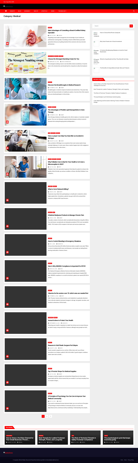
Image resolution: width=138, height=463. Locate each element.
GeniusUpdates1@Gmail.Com (52, 459)
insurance (50, 317)
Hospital (54, 159)
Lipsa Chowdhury (66, 61)
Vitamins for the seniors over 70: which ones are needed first (68, 293)
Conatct (12, 11)
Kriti (60, 166)
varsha (60, 35)
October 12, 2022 (54, 296)
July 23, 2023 (52, 166)
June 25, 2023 (52, 191)
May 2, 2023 (52, 243)
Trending (61, 56)
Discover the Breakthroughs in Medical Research (64, 85)
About (125, 459)
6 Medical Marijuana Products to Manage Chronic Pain (66, 215)
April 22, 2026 (109, 442)
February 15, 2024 (54, 61)
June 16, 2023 (52, 217)
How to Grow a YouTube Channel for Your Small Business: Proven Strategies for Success (19, 439)
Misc (54, 212)
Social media (9, 435)
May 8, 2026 (43, 442)
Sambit (62, 87)
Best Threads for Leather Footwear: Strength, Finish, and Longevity (111, 89)
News (53, 11)
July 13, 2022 (52, 374)
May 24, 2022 (52, 401)
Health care (50, 56)
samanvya (60, 243)
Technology (62, 11)
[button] (133, 11)
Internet (50, 186)
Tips (73, 435)
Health (36, 11)
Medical (50, 27)
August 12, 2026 (11, 442)
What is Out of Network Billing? (58, 189)
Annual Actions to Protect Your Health (60, 320)
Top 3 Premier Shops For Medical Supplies (62, 371)
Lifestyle (44, 11)
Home (122, 459)
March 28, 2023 (53, 268)
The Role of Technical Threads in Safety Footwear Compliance (110, 93)
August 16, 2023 (53, 140)
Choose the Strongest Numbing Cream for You (63, 59)
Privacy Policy (131, 459)
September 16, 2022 (54, 323)
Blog (19, 11)
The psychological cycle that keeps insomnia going (107, 97)
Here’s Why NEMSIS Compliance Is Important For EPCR (66, 266)
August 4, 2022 (53, 348)
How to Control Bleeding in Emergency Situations (64, 241)
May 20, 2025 (52, 35)
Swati (61, 268)
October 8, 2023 (53, 87)
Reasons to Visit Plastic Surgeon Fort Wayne (63, 345)
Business (27, 11)
